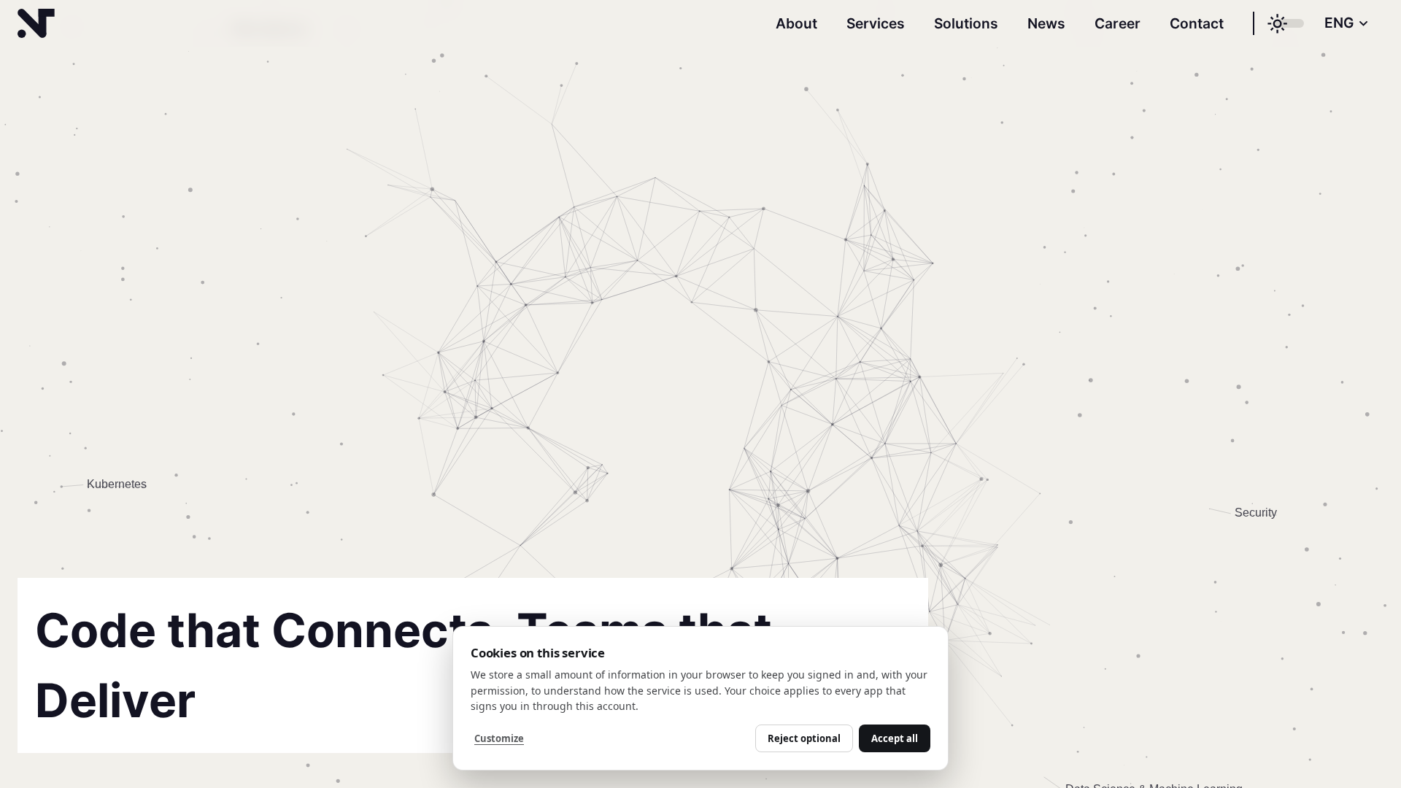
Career (1118, 23)
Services (875, 23)
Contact (1197, 23)
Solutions (966, 23)
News (1046, 23)
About (796, 23)
